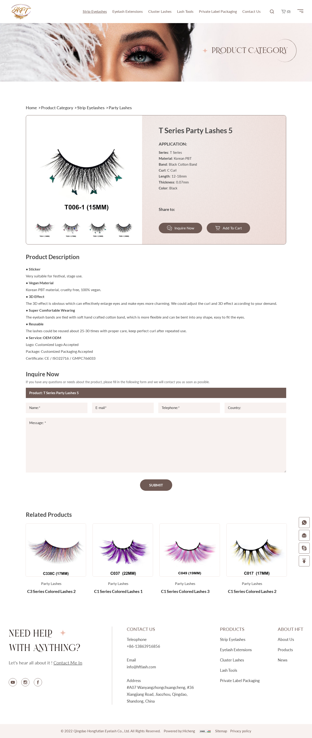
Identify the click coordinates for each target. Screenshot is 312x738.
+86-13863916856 (143, 646)
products (285, 649)
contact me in (67, 662)
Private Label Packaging (240, 680)
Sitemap (221, 731)
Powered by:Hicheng (179, 731)
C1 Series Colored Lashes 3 (185, 591)
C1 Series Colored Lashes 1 (118, 591)
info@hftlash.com (141, 666)
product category (57, 107)
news (282, 660)
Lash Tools (228, 670)
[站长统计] (205, 731)
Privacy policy (240, 731)
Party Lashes (51, 583)
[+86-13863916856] (304, 522)
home (31, 107)
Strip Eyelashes (91, 107)
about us (286, 639)
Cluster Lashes (232, 660)
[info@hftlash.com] (304, 535)
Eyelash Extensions (236, 649)
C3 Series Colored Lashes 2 (51, 591)
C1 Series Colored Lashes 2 (252, 591)
